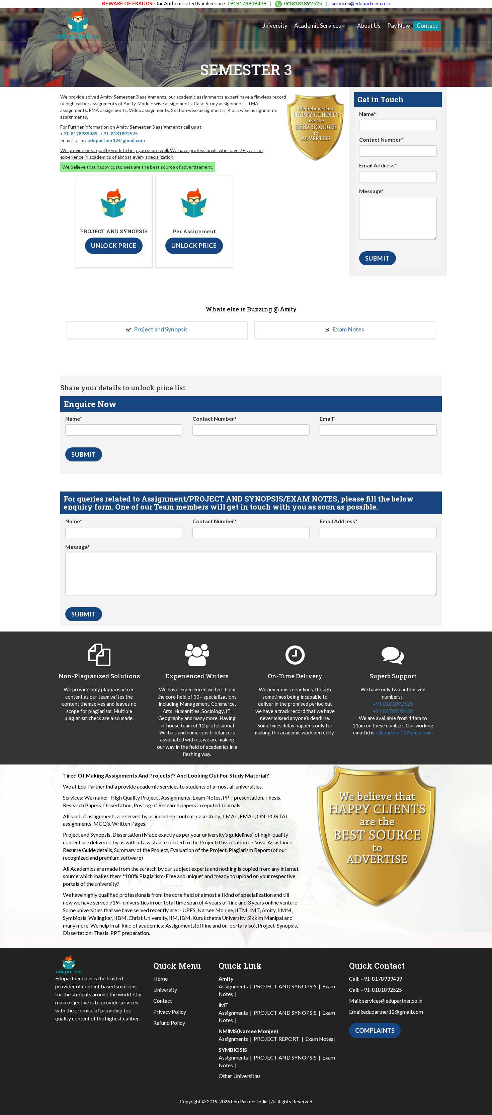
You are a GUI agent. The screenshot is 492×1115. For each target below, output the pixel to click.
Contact (427, 25)
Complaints (375, 1030)
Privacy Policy (169, 1011)
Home (160, 978)
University (274, 25)
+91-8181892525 (119, 133)
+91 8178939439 (393, 711)
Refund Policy (169, 1022)
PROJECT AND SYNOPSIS (285, 986)
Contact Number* (381, 139)
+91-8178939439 (78, 133)
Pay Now (398, 25)
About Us (369, 25)
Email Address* (378, 165)
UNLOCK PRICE (114, 245)
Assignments (233, 986)
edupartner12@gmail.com (116, 140)
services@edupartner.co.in (361, 3)
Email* (327, 418)
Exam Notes (347, 329)
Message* (371, 191)
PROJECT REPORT (277, 1038)
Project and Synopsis (160, 329)
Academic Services (317, 25)
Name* (367, 114)
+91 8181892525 (393, 704)
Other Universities (240, 1076)
